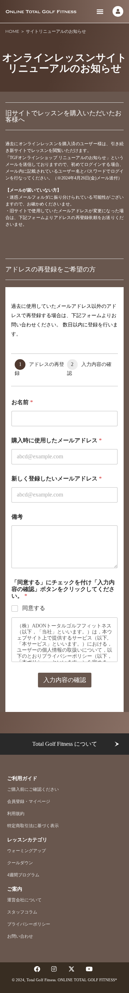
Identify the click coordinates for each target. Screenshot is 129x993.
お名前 (22, 402)
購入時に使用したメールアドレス (56, 440)
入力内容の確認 (64, 680)
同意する (33, 608)
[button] (100, 11)
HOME (12, 31)
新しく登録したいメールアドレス (56, 478)
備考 (17, 517)
